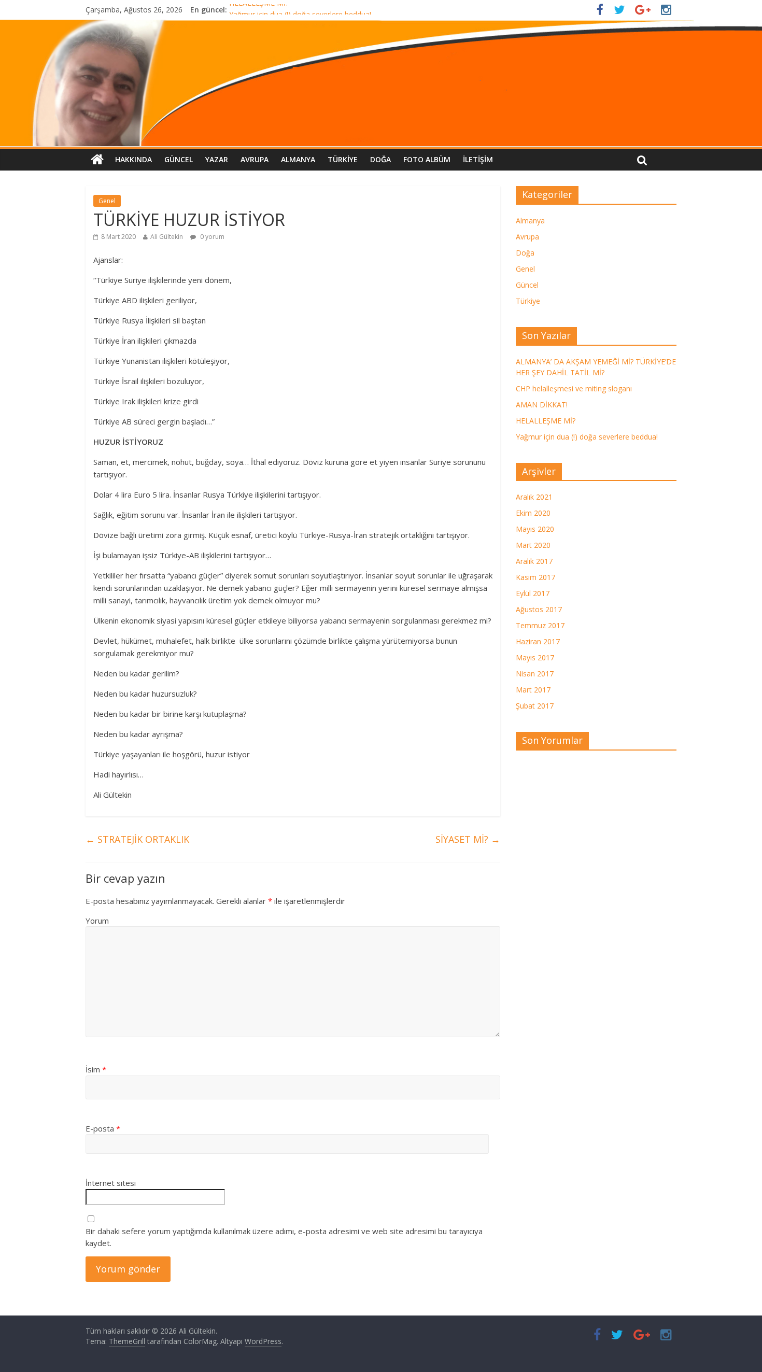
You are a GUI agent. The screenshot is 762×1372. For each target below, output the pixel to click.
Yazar (216, 159)
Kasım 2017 (535, 577)
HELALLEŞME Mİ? (259, 10)
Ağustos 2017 (539, 609)
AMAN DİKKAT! (542, 404)
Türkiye (343, 159)
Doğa (380, 159)
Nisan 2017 (535, 673)
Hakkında (133, 159)
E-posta (103, 1128)
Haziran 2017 (538, 641)
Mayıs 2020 (535, 529)
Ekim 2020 (533, 513)
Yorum (97, 920)
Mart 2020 (533, 545)
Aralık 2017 (534, 561)
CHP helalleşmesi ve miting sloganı (574, 388)
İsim (96, 1069)
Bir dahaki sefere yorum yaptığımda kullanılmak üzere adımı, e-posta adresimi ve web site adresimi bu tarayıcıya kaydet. (284, 1237)
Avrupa (255, 159)
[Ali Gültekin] (381, 83)
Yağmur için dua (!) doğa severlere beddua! (587, 437)
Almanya (298, 159)
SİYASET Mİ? (467, 839)
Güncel (178, 159)
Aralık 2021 (534, 497)
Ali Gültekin (166, 236)
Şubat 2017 (535, 706)
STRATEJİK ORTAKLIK (137, 839)
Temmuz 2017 (540, 625)
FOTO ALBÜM (426, 159)
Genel (107, 200)
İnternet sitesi (111, 1183)
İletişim (478, 159)
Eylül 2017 (532, 593)
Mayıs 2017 (535, 657)
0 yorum (211, 236)
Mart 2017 (533, 690)
